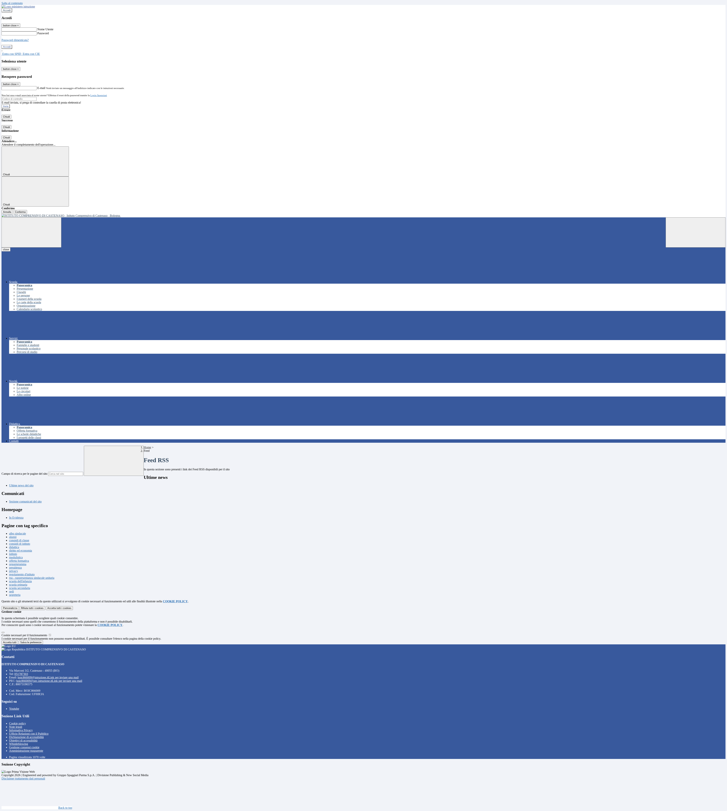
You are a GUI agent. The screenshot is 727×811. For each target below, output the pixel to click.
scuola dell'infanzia (20, 581)
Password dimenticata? (15, 40)
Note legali (15, 726)
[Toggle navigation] (31, 232)
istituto (13, 554)
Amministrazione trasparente (26, 750)
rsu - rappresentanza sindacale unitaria (31, 577)
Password (43, 33)
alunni (12, 537)
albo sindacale (17, 533)
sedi (11, 591)
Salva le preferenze (30, 642)
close (6, 249)
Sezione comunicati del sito (25, 501)
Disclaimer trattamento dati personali (23, 778)
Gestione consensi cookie (24, 747)
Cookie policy (17, 723)
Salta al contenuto (12, 3)
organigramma (17, 564)
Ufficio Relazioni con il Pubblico (28, 733)
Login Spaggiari (98, 95)
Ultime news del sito (21, 485)
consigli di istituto (19, 543)
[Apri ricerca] (695, 232)
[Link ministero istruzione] (18, 6)
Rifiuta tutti (32, 608)
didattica (14, 547)
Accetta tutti (59, 608)
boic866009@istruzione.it (48, 677)
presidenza (15, 567)
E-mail (41, 88)
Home (147, 447)
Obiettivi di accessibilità (23, 740)
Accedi (7, 10)
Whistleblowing (18, 743)
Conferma (20, 212)
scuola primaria (18, 584)
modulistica (16, 557)
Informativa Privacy (21, 730)
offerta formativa (19, 560)
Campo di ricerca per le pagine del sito (24, 473)
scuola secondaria (19, 588)
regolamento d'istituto (22, 574)
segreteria (14, 594)
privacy (13, 571)
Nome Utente (45, 29)
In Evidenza (16, 517)
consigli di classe (19, 540)
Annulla (7, 212)
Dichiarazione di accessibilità (26, 737)
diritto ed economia (20, 550)
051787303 (21, 674)
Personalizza (10, 608)
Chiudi (6, 116)
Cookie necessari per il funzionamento (25, 635)
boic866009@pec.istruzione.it (49, 680)
